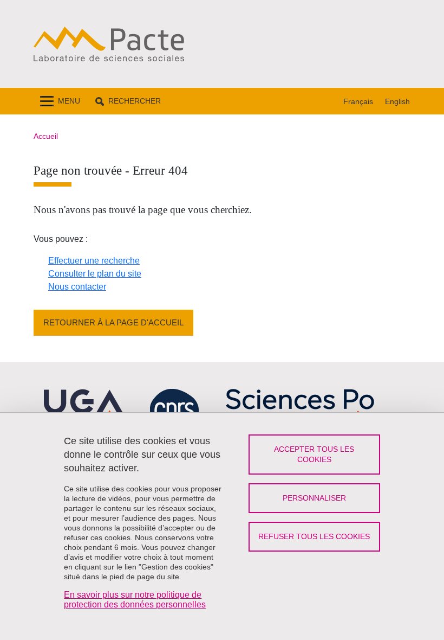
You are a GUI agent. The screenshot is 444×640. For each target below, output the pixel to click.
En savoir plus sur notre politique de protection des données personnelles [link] (135, 599)
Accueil (46, 136)
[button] (128, 101)
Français (358, 101)
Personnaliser (314, 498)
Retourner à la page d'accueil (113, 322)
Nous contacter (77, 286)
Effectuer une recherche (94, 260)
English (397, 101)
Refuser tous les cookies (314, 536)
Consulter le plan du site (94, 273)
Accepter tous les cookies (314, 454)
